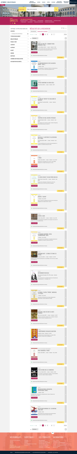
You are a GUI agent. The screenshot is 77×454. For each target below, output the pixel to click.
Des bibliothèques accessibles (59, 442)
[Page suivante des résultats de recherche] (54, 34)
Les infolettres (27, 445)
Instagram (26, 441)
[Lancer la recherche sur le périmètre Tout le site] (56, 9)
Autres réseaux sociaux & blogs (30, 443)
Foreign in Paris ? (56, 443)
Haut (53, 433)
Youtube (26, 442)
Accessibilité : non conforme (53, 452)
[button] (73, 2)
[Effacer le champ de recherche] (53, 9)
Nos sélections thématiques (44, 442)
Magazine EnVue (56, 441)
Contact (57, 440)
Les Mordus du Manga (43, 446)
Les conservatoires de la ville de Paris (39, 452)
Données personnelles (61, 445)
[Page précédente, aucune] (41, 34)
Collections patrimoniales (15, 446)
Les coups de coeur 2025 (44, 445)
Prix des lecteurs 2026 (43, 443)
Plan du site (55, 447)
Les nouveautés (42, 440)
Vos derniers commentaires (44, 447)
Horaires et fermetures (43, 441)
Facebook (26, 440)
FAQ (54, 440)
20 (64, 34)
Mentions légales (56, 446)
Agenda (11, 441)
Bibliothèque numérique (15, 447)
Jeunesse (12, 445)
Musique (11, 442)
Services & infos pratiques (15, 440)
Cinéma (11, 443)
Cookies (54, 445)
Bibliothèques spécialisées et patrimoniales (22, 452)
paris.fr (11, 452)
